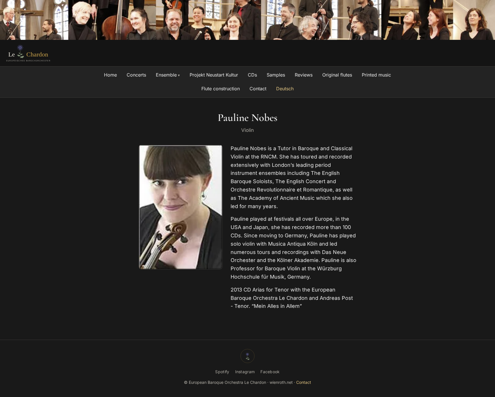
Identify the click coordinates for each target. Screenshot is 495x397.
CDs (252, 75)
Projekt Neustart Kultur (214, 75)
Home (110, 75)
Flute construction (220, 88)
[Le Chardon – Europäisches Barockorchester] (29, 53)
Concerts (136, 75)
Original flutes (337, 75)
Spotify (222, 371)
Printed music (376, 75)
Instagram (245, 371)
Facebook (270, 371)
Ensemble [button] (166, 75)
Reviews (304, 75)
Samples (276, 75)
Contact (258, 88)
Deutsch (285, 88)
